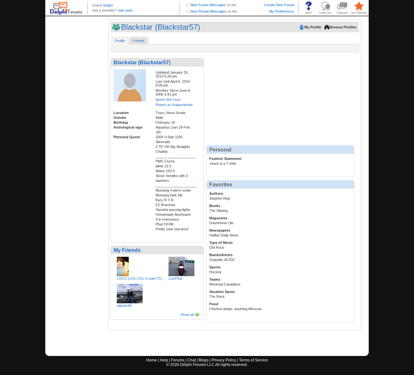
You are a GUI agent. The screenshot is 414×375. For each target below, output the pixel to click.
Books (214, 206)
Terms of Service (253, 360)
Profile (120, 41)
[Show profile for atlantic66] (130, 292)
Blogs (204, 360)
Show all (186, 315)
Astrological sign (128, 127)
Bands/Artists (221, 255)
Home (151, 360)
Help (164, 360)
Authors (216, 193)
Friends (139, 41)
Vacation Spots (222, 292)
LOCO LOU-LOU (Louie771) (139, 278)
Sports (215, 267)
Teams (214, 279)
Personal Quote (127, 137)
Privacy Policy (224, 360)
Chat (191, 360)
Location (121, 113)
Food (213, 304)
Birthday (121, 122)
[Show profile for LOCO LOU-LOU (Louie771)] (123, 265)
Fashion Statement (225, 159)
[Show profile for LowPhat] (181, 265)
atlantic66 (124, 305)
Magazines (218, 218)
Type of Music (221, 243)
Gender (120, 118)
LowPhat (175, 278)
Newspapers (219, 230)
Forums (177, 360)
